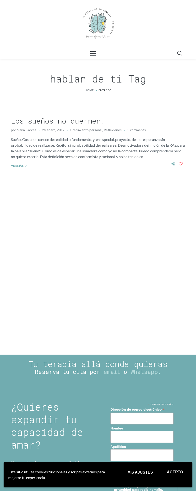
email (111, 372)
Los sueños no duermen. (58, 120)
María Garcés (26, 130)
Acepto (175, 472)
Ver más (17, 165)
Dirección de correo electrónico (137, 409)
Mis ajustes (140, 472)
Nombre (116, 428)
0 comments (136, 130)
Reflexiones (113, 130)
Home (89, 90)
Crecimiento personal (86, 130)
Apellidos (118, 447)
